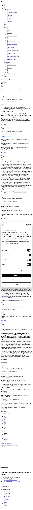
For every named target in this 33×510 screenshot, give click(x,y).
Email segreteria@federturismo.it (9, 80)
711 (4, 430)
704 (5, 420)
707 (5, 424)
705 (5, 422)
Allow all (16, 275)
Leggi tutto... (4, 124)
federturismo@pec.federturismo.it (12, 481)
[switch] (29, 255)
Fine (5, 434)
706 (5, 423)
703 (5, 419)
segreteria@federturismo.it (10, 480)
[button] (3, 467)
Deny (16, 284)
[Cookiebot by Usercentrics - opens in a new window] (24, 225)
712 (5, 431)
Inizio (5, 416)
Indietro (5, 417)
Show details (24, 270)
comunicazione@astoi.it (20, 192)
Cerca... (2, 89)
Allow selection (16, 280)
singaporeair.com (7, 296)
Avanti (5, 433)
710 (5, 428)
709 (5, 427)
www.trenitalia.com (19, 300)
